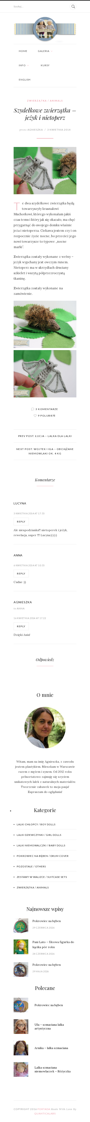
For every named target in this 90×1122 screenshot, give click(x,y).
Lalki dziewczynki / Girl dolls (39, 834)
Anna (19, 608)
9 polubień (46, 415)
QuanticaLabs (45, 1113)
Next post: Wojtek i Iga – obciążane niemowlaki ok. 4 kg (45, 451)
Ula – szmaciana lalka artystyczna (49, 1026)
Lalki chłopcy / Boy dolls (36, 824)
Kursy (45, 65)
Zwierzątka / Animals (45, 100)
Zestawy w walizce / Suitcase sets (42, 877)
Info (22, 65)
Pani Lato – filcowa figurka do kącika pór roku (53, 944)
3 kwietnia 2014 (59, 129)
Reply (21, 521)
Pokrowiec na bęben (46, 921)
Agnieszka (31, 129)
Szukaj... (19, 6)
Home (23, 51)
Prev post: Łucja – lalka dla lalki (45, 436)
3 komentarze (47, 409)
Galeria (43, 51)
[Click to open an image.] (45, 170)
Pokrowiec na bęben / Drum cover (43, 855)
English (25, 79)
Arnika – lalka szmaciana (51, 1048)
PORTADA (43, 1109)
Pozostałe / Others (31, 866)
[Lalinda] (45, 29)
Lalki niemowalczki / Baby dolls (41, 845)
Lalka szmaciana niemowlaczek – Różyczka (53, 1069)
